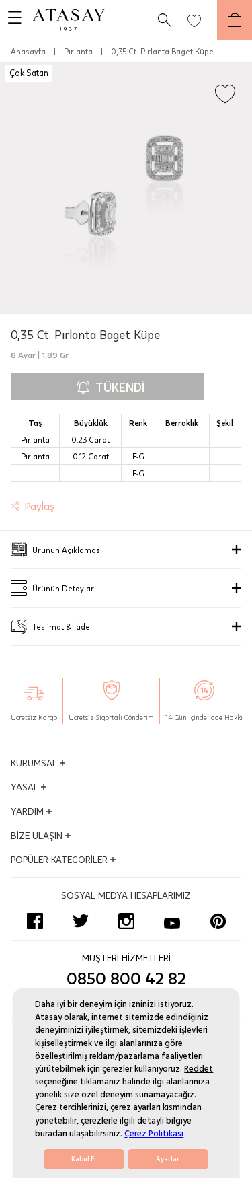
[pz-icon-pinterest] (218, 921)
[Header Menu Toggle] (11, 20)
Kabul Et (84, 1159)
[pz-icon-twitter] (81, 921)
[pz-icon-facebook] (35, 921)
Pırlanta (78, 51)
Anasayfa (28, 51)
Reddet (198, 1069)
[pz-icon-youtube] (172, 921)
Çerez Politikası (153, 1133)
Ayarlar (167, 1159)
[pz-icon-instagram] (126, 921)
